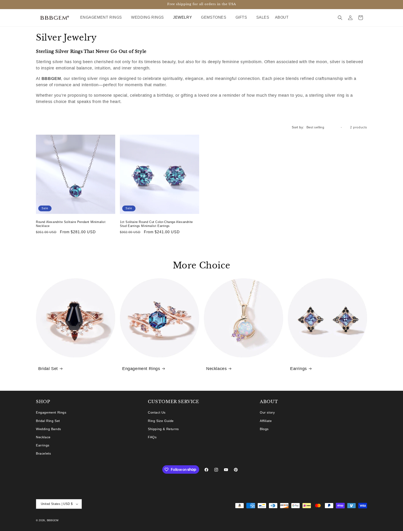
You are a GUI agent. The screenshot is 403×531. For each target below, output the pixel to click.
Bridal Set (48, 368)
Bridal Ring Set (48, 421)
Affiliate (266, 421)
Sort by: (298, 127)
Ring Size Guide (161, 421)
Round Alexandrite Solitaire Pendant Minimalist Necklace (71, 224)
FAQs (152, 437)
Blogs (264, 429)
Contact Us (157, 412)
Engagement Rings (141, 368)
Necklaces (216, 368)
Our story (267, 412)
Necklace (43, 437)
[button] (103, 17)
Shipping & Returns (163, 429)
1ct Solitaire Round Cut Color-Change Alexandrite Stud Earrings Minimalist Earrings (156, 224)
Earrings (298, 368)
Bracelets (43, 453)
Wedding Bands (48, 429)
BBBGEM (53, 520)
